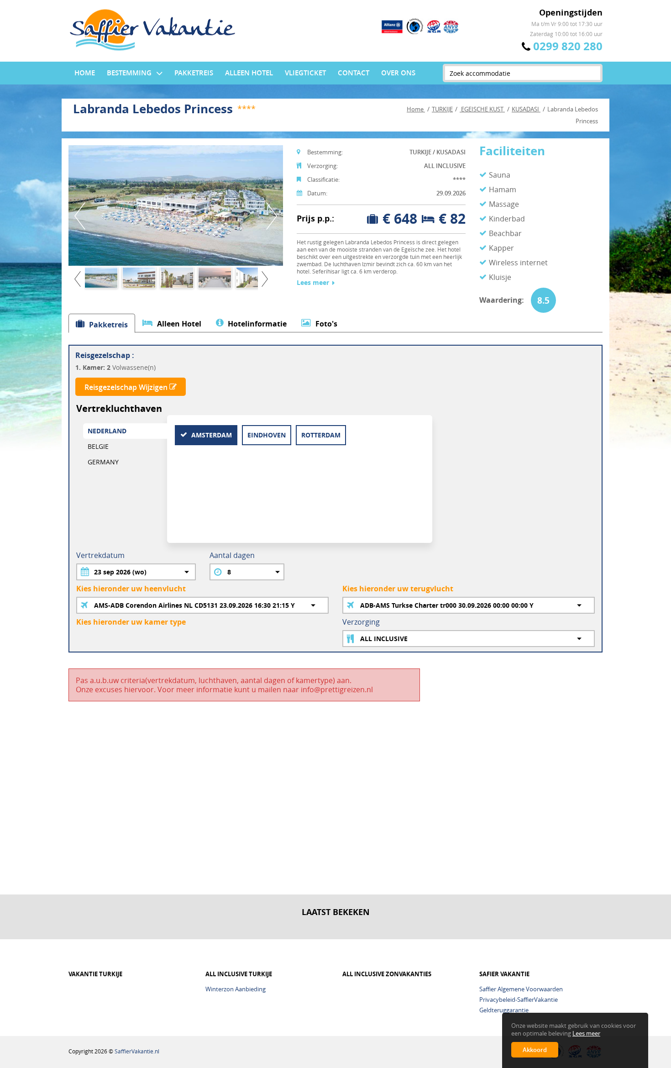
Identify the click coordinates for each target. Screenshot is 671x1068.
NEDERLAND (107, 430)
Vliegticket (305, 73)
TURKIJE (442, 109)
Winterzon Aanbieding (235, 989)
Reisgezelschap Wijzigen (126, 387)
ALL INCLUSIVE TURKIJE (238, 974)
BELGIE (98, 446)
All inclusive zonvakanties (386, 974)
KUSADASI (526, 109)
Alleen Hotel (249, 73)
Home (84, 73)
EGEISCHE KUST (482, 109)
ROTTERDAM (321, 435)
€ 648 (400, 219)
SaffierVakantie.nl (137, 1051)
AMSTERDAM (210, 435)
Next (271, 216)
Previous (79, 216)
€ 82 (452, 219)
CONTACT (353, 73)
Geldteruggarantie (504, 1010)
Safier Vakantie (504, 974)
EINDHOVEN (266, 435)
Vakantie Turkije (95, 974)
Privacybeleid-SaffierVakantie (518, 999)
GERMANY (103, 462)
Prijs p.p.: (315, 218)
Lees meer (313, 282)
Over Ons (398, 73)
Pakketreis (193, 73)
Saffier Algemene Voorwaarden (521, 989)
